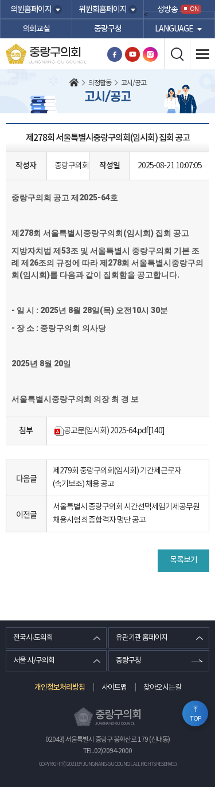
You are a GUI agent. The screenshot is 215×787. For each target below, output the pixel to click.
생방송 (177, 9)
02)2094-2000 (113, 751)
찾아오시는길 (162, 687)
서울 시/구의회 (33, 661)
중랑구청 (108, 29)
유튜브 (132, 54)
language (174, 29)
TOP (195, 718)
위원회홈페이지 (103, 9)
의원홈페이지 (31, 9)
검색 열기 (177, 53)
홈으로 (74, 83)
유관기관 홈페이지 (141, 638)
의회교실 (36, 29)
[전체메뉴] (202, 53)
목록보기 (183, 560)
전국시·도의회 (33, 638)
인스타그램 (150, 54)
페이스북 (114, 54)
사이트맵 (114, 687)
